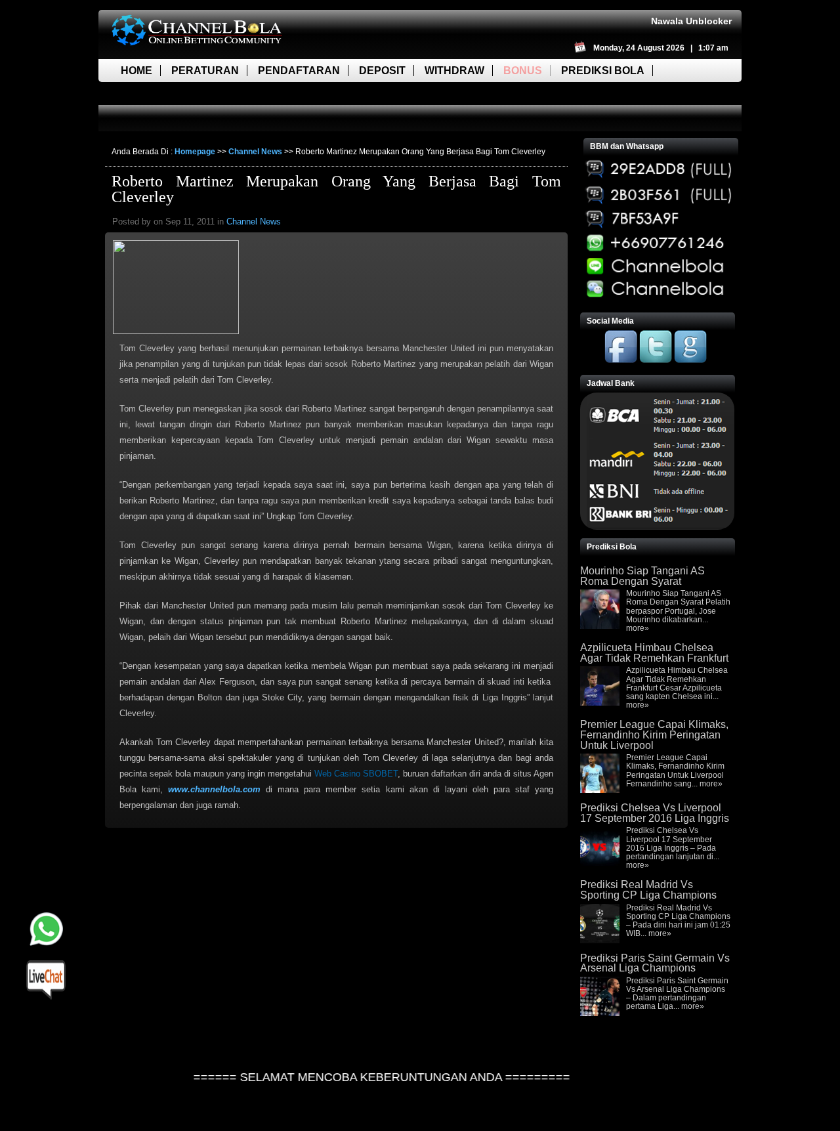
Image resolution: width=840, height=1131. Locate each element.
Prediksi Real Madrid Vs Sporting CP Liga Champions (648, 890)
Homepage (195, 151)
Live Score (153, 93)
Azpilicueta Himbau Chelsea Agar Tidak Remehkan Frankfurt (654, 653)
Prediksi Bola (602, 70)
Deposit (382, 70)
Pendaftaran (299, 70)
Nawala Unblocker (691, 21)
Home (136, 70)
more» (637, 628)
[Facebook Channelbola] (620, 360)
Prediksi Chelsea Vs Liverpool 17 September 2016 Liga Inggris (654, 813)
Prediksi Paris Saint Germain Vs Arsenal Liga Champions (655, 963)
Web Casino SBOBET (356, 774)
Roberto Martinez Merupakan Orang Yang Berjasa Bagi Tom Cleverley (336, 189)
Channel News (255, 151)
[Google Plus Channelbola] (690, 360)
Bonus (522, 70)
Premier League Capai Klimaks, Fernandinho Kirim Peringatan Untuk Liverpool (654, 734)
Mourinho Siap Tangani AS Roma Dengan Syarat (642, 576)
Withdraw (454, 70)
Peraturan (205, 70)
